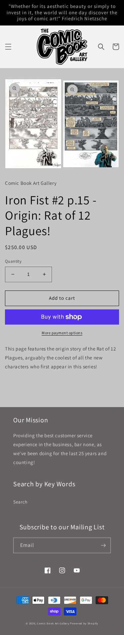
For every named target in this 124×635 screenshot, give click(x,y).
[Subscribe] (103, 545)
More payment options (62, 332)
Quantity (13, 261)
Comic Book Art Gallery (53, 623)
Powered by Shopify (84, 623)
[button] (8, 46)
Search (20, 502)
